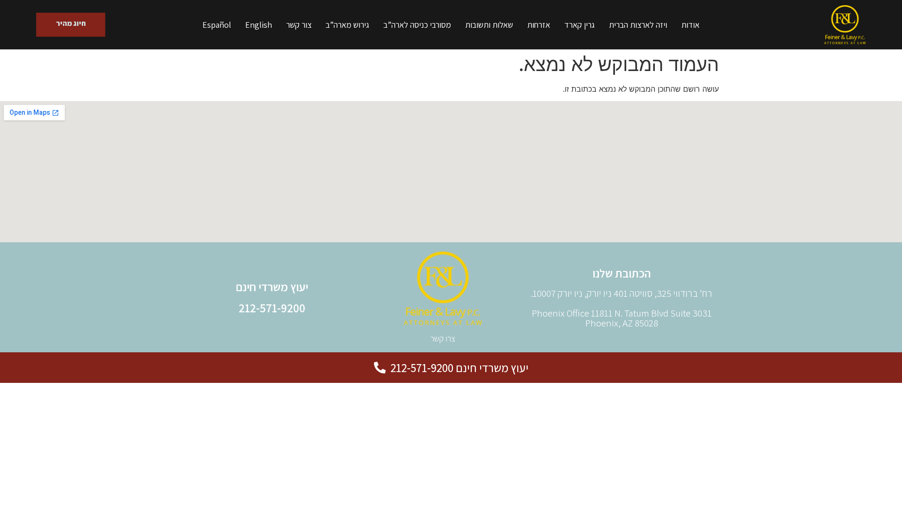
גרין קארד (579, 24)
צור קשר (298, 24)
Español (216, 24)
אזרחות (538, 24)
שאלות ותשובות (489, 24)
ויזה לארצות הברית (638, 24)
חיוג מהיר (70, 23)
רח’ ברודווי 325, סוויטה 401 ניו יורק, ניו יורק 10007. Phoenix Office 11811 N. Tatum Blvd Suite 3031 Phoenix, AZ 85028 (621, 308)
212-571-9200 (272, 308)
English (258, 24)
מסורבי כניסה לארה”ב (417, 24)
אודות (690, 24)
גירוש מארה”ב (347, 24)
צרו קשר (442, 338)
